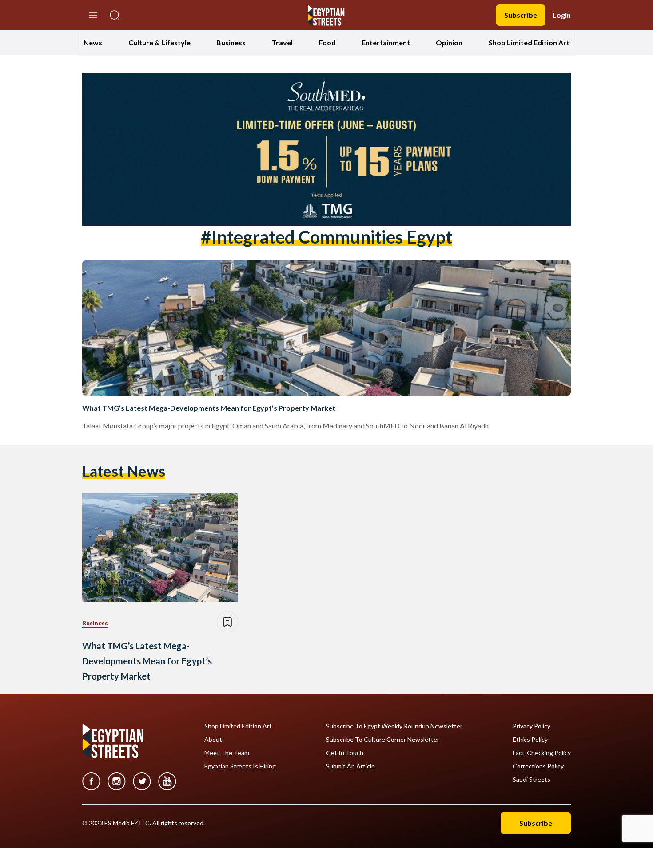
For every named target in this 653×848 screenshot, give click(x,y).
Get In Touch (344, 752)
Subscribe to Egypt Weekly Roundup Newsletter (394, 726)
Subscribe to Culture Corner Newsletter (382, 739)
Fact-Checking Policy (542, 752)
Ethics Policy (530, 739)
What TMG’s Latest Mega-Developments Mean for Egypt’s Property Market (208, 408)
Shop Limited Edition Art (529, 42)
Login (562, 15)
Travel (282, 42)
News (93, 42)
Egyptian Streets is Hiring (240, 766)
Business (231, 42)
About (213, 739)
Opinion (449, 42)
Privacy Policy (531, 726)
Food (327, 42)
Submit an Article (350, 766)
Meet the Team (226, 752)
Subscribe (520, 15)
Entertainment (386, 42)
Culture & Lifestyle (159, 42)
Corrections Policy (538, 766)
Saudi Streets (531, 779)
